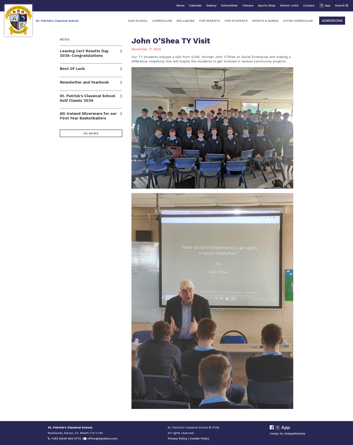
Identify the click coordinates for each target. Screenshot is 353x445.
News (180, 5)
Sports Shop (266, 5)
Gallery (211, 5)
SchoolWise (229, 5)
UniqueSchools (294, 433)
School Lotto (289, 5)
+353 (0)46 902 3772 (66, 438)
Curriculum (162, 20)
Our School (138, 20)
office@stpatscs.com (102, 438)
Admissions (332, 20)
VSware (247, 5)
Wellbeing (185, 20)
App (327, 5)
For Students (236, 20)
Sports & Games (265, 20)
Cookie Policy (199, 438)
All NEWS (90, 133)
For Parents (209, 20)
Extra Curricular (298, 20)
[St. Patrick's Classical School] (18, 20)
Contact (309, 5)
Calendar (195, 5)
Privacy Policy (177, 438)
